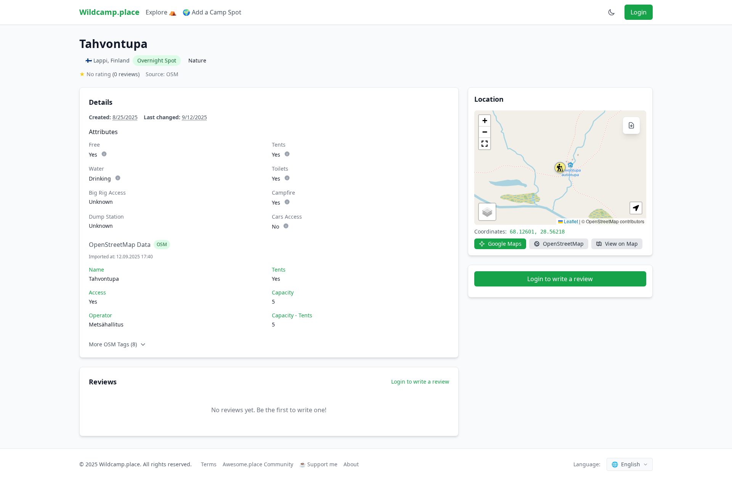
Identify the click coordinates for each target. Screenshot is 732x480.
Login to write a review (420, 381)
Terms (209, 464)
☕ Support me (318, 464)
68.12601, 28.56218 (537, 232)
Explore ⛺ (161, 12)
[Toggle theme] (611, 12)
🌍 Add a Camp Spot (212, 12)
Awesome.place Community (258, 464)
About (351, 464)
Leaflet (570, 221)
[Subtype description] (104, 154)
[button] (560, 167)
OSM (162, 244)
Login (639, 12)
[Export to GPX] (631, 125)
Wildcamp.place (109, 12)
